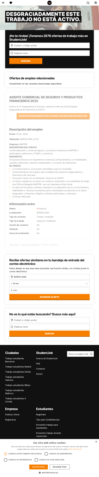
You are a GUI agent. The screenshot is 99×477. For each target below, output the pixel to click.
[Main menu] (3, 3)
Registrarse (10, 419)
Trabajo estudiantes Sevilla (18, 371)
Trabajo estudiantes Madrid (18, 366)
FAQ (38, 363)
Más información (75, 449)
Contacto (40, 368)
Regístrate (41, 414)
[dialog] (49, 458)
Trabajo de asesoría (30, 244)
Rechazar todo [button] (60, 467)
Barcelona (14, 244)
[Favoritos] (10, 2)
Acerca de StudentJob (46, 358)
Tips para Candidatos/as (47, 419)
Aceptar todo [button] (38, 467)
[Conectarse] (95, 3)
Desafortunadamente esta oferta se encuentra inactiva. (53, 116)
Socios (39, 374)
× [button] (96, 442)
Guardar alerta (49, 297)
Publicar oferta (12, 414)
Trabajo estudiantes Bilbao (17, 385)
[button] (49, 472)
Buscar (25, 61)
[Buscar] (89, 2)
